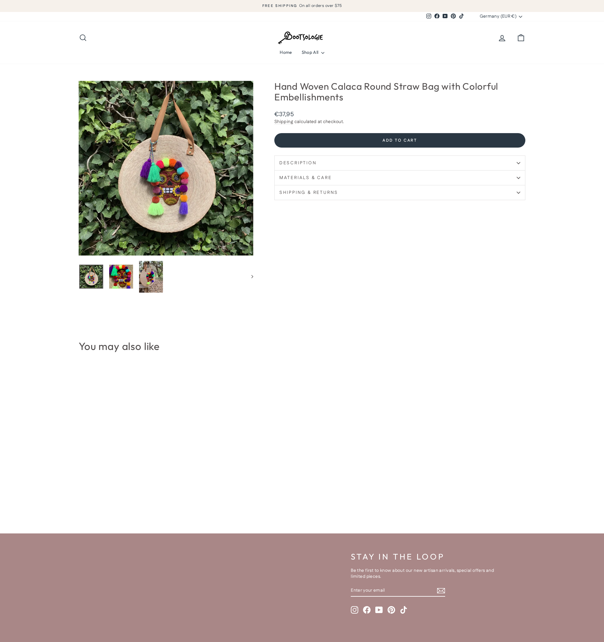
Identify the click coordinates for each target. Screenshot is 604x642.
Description (298, 163)
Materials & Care (305, 178)
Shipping (283, 122)
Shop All (311, 52)
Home (286, 52)
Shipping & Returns (308, 192)
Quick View (132, 468)
